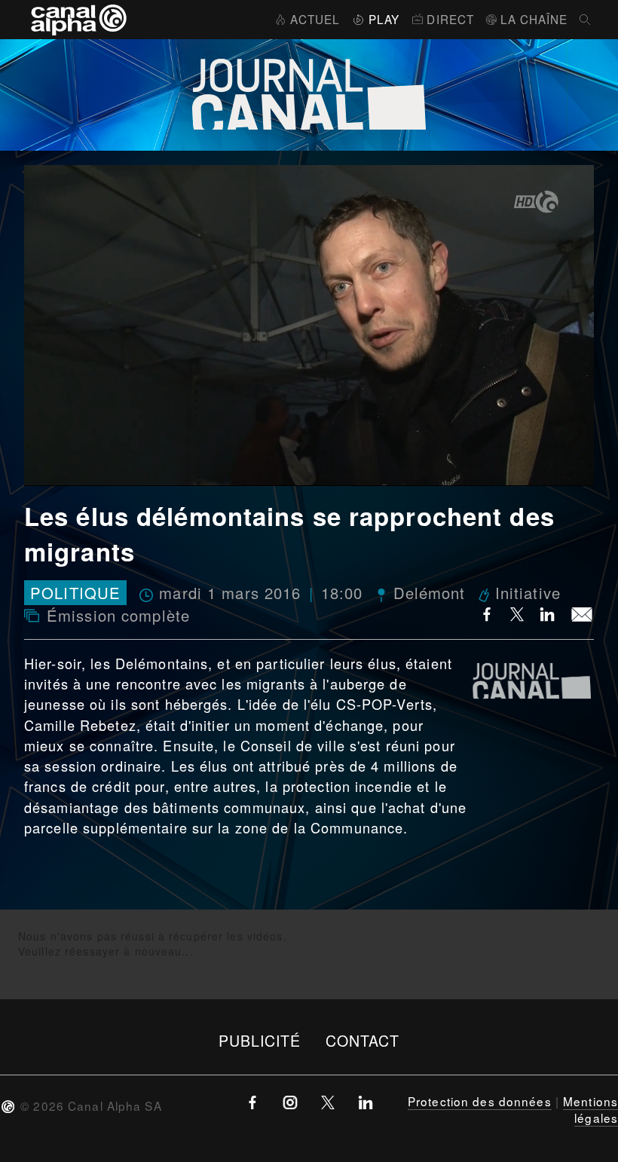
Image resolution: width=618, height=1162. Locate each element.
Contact (363, 1040)
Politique (75, 593)
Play (384, 19)
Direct (450, 19)
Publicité (260, 1040)
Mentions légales (590, 1109)
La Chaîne (534, 19)
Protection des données (480, 1101)
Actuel (315, 19)
